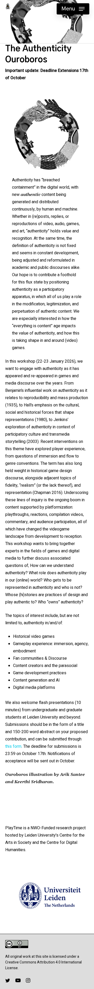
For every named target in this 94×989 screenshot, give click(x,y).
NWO (35, 828)
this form (13, 746)
